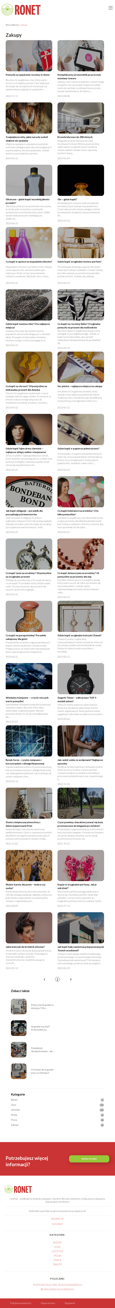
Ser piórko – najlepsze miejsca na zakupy (80, 386)
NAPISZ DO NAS (89, 1159)
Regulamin (70, 1303)
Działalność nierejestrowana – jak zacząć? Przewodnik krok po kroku (43, 1050)
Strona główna (12, 25)
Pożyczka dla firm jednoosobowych (57, 1284)
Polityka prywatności (20, 1303)
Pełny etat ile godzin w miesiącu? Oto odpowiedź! (42, 1006)
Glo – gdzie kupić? (67, 199)
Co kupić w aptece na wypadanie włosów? (29, 261)
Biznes (14, 1099)
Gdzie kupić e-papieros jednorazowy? (78, 448)
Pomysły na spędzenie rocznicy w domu (28, 74)
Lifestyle (15, 1109)
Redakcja (57, 1218)
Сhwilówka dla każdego (57, 1289)
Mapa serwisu (48, 1303)
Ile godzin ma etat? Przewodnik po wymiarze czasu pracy (42, 1028)
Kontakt (57, 1223)
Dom (13, 1104)
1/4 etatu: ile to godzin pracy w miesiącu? (42, 1071)
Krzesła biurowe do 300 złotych (75, 137)
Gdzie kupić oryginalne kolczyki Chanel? (80, 635)
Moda (14, 1114)
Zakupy (15, 1124)
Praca (14, 1119)
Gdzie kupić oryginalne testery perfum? (80, 261)
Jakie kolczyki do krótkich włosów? (25, 946)
